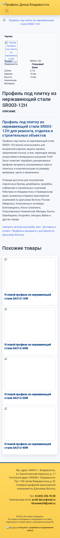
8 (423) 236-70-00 (45, 496)
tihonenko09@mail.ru (43, 503)
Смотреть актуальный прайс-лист (21, 226)
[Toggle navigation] (6, 11)
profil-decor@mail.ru (43, 499)
